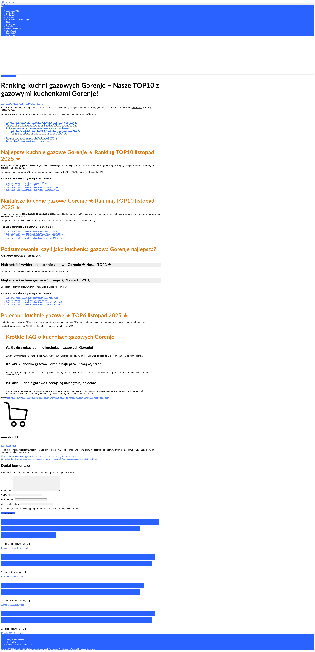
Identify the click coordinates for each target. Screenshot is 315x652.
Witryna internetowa (10, 504)
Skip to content (7, 2)
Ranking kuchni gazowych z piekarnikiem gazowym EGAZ (32, 187)
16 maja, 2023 (7, 633)
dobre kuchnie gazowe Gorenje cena (22, 398)
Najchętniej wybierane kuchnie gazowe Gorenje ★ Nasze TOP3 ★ (45, 130)
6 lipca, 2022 (7, 605)
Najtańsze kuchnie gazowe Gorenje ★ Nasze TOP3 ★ (39, 133)
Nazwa (5, 495)
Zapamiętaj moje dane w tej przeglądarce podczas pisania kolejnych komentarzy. (41, 509)
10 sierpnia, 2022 (9, 548)
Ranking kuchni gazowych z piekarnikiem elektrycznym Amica (34, 231)
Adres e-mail (7, 499)
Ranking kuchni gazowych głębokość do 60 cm (27, 183)
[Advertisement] (157, 56)
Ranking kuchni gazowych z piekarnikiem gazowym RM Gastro (34, 238)
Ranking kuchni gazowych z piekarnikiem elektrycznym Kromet (34, 234)
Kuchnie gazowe (8, 76)
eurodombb (6, 103)
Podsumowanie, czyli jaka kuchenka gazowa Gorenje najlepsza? (37, 128)
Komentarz (6, 491)
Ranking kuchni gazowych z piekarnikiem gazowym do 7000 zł (34, 302)
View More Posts (8, 446)
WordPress (63, 649)
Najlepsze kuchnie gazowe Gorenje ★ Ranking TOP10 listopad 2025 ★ (41, 122)
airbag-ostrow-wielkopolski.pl (19, 644)
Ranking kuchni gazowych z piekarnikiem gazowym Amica (32, 298)
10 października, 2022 (21, 103)
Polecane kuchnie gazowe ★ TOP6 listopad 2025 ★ (31, 138)
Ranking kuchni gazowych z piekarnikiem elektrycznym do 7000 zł (35, 236)
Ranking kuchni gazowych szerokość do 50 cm (26, 300)
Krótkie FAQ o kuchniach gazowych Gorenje (28, 141)
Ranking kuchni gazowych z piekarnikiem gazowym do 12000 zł (34, 304)
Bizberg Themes (88, 649)
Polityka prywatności (15, 640)
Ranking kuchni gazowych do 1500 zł (22, 185)
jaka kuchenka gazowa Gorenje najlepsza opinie (59, 398)
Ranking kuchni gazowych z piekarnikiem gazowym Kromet (32, 189)
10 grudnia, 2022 (9, 576)
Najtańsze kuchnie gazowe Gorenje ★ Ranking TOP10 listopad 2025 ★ (41, 125)
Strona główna (12, 642)
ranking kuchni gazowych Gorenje (95, 398)
